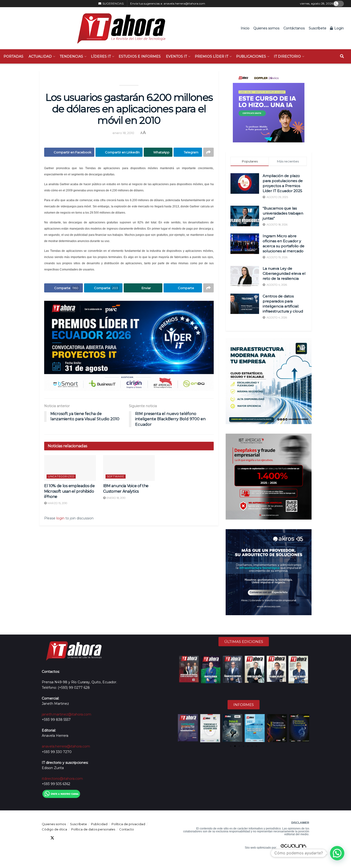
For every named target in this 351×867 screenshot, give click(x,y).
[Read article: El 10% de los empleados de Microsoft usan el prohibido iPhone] (70, 468)
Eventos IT (176, 56)
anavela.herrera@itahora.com (184, 3)
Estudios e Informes (140, 56)
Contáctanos (294, 28)
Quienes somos (266, 28)
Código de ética (54, 829)
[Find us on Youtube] (69, 838)
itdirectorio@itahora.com (62, 778)
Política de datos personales (93, 829)
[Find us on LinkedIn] (61, 838)
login (60, 518)
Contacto (126, 829)
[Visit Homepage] (119, 28)
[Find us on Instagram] (78, 838)
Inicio (245, 28)
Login (338, 28)
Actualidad (40, 56)
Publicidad (99, 824)
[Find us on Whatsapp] (87, 838)
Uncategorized (61, 476)
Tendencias (71, 56)
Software (115, 476)
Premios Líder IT (211, 56)
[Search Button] (342, 56)
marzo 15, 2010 (57, 503)
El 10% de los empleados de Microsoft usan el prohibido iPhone (69, 491)
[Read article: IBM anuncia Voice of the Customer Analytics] (129, 468)
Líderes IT (101, 56)
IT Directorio (287, 56)
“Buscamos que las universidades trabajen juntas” (283, 213)
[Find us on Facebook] (44, 838)
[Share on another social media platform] (208, 152)
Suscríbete (317, 28)
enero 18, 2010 (123, 133)
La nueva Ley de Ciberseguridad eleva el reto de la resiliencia (284, 273)
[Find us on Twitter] (52, 838)
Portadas (13, 56)
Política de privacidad (128, 824)
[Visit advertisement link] (129, 346)
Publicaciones (251, 56)
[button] (182, 728)
